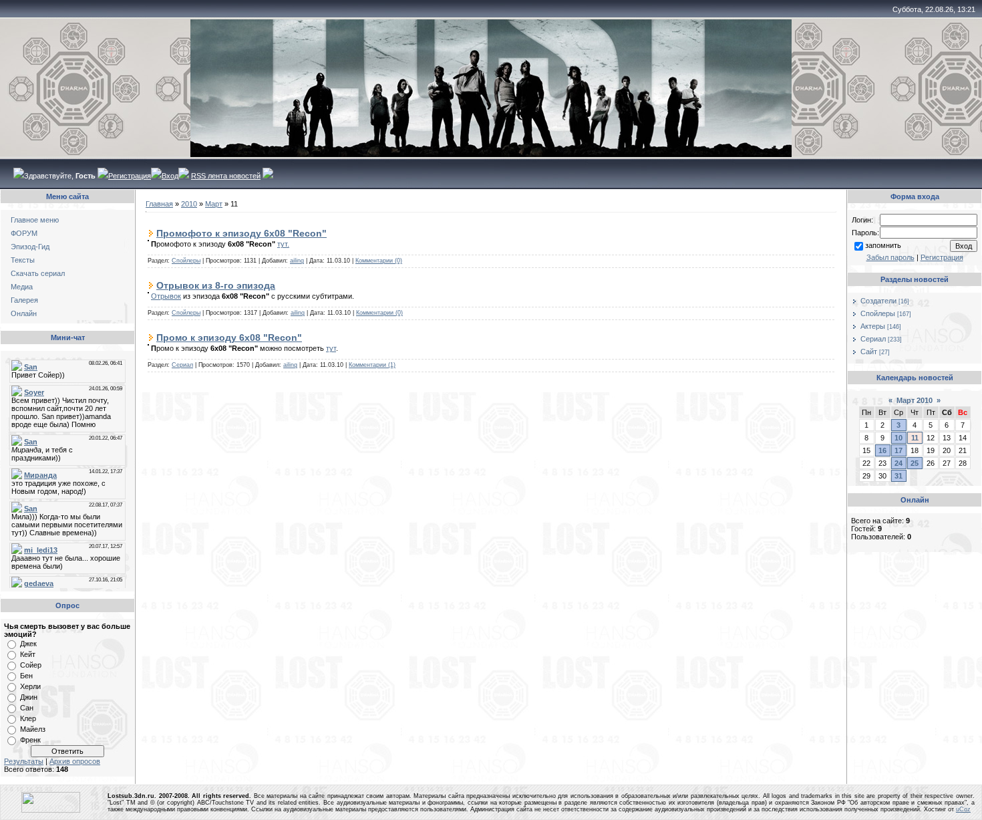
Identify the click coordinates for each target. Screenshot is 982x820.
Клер (28, 718)
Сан (26, 708)
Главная (159, 204)
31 (898, 476)
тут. (283, 244)
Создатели (878, 301)
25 (915, 463)
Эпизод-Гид (30, 247)
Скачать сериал (38, 273)
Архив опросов (74, 761)
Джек (28, 644)
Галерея (24, 300)
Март (213, 204)
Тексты (23, 260)
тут (331, 348)
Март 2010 (914, 400)
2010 (189, 204)
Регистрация (129, 176)
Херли (30, 686)
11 (915, 438)
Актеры (872, 326)
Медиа (22, 287)
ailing (297, 260)
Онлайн (24, 313)
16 (882, 450)
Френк (30, 740)
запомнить (883, 245)
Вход (170, 176)
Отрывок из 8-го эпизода (215, 285)
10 (898, 438)
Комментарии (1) (372, 365)
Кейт (27, 654)
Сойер (30, 665)
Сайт (868, 352)
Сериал (182, 365)
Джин (28, 697)
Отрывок (166, 296)
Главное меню (35, 220)
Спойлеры (186, 260)
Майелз (32, 729)
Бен (26, 676)
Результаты (23, 761)
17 (898, 450)
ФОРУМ (24, 233)
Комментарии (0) (378, 260)
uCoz (963, 809)
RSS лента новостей (226, 176)
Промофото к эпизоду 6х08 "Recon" (241, 233)
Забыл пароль (890, 257)
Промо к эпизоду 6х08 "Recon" (229, 337)
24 (898, 463)
